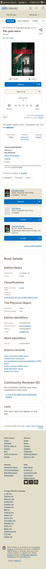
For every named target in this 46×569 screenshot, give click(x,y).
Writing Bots (9, 475)
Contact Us (28, 470)
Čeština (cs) (8, 496)
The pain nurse (23, 27)
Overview (10, 21)
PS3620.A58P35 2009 (29, 297)
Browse (33, 14)
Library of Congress (11, 356)
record (20, 369)
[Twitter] (31, 482)
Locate (23, 220)
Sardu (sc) (8, 526)
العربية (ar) (8, 494)
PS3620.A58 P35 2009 (12, 297)
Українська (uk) (10, 531)
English (38, 137)
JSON (28, 426)
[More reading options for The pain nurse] (39, 91)
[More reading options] (39, 84)
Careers (7, 449)
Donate (23, 2)
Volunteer (7, 443)
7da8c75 (17, 561)
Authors (27, 446)
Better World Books (12, 155)
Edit (5, 117)
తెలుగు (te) (8, 529)
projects (10, 555)
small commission (17, 167)
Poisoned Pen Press (25, 138)
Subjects (27, 449)
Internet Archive (9, 358)
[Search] (30, 8)
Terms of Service (10, 454)
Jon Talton (9, 38)
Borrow (21, 84)
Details (35, 21)
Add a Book (28, 475)
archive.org (11, 557)
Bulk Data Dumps (10, 473)
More (8, 162)
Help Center (28, 467)
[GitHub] (36, 482)
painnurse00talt (25, 326)
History (40, 117)
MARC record (23, 356)
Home (26, 441)
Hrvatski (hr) (9, 513)
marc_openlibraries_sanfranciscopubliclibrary (20, 361)
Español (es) (9, 504)
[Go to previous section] (3, 21)
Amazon (8, 159)
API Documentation (11, 470)
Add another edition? (33, 246)
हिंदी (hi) (7, 510)
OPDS (33, 426)
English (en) (8, 502)
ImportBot (40, 115)
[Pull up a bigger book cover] (23, 75)
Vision (6, 441)
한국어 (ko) (8, 518)
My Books (11, 14)
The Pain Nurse (18, 226)
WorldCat (8, 150)
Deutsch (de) (9, 499)
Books (26, 443)
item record (20, 358)
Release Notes (29, 478)
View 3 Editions (23, 21)
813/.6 (21, 288)
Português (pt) (9, 521)
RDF (23, 426)
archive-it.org (25, 557)
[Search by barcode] (36, 8)
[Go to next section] (43, 21)
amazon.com (8, 371)
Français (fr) (9, 507)
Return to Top (29, 457)
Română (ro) (9, 523)
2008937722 (24, 332)
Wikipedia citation (40, 427)
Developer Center (11, 467)
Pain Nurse (16, 208)
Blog (6, 451)
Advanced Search (30, 454)
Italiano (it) (8, 515)
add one (9, 127)
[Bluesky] (26, 482)
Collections (28, 451)
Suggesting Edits (30, 473)
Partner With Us (10, 446)
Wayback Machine (30, 555)
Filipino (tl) (8, 537)
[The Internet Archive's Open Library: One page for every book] (10, 8)
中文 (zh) (7, 534)
